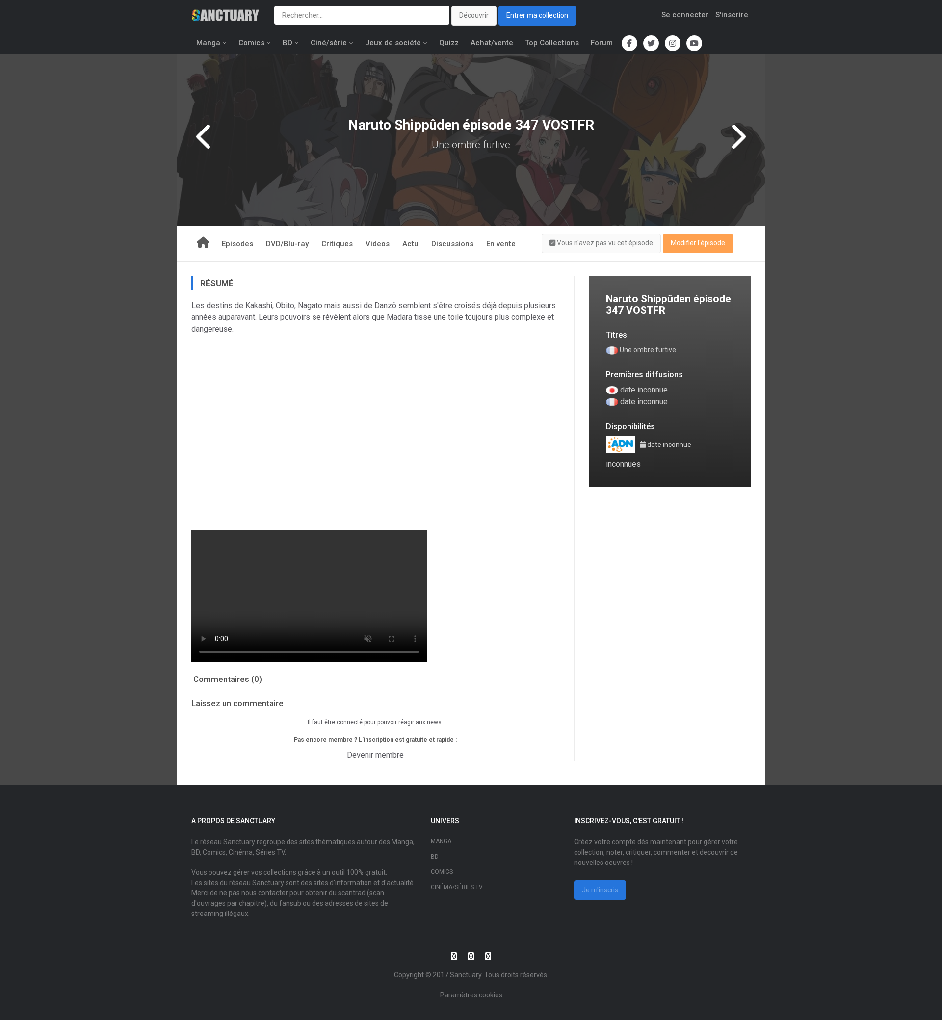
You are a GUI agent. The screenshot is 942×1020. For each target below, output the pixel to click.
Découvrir (474, 15)
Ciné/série (329, 42)
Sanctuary (465, 975)
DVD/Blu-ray (287, 243)
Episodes (237, 243)
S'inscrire (731, 14)
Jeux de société (393, 42)
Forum (602, 42)
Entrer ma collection (537, 15)
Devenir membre (375, 754)
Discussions (452, 243)
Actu (410, 243)
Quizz (449, 42)
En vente (501, 243)
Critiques (337, 243)
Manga (208, 42)
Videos (378, 243)
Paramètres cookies (471, 995)
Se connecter (684, 14)
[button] (601, 243)
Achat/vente (492, 42)
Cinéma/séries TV (457, 887)
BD (287, 42)
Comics (251, 42)
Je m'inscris (600, 890)
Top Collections (552, 42)
